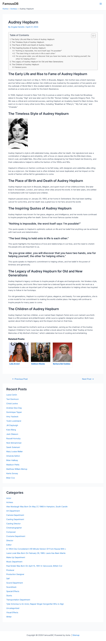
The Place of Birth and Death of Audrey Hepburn (32, 45)
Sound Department (14, 583)
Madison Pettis (12, 465)
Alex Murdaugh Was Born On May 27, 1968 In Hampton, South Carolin (37, 506)
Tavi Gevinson (12, 399)
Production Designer (15, 574)
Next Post (88, 379)
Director (9, 540)
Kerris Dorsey (12, 473)
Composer (11, 532)
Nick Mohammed (13, 443)
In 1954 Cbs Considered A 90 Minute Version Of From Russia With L (36, 549)
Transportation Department (18, 600)
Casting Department (15, 519)
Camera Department (15, 515)
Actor (8, 498)
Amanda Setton (13, 456)
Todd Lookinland (13, 421)
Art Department (13, 511)
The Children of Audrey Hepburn (25, 64)
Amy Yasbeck (12, 416)
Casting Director (13, 523)
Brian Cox (10, 478)
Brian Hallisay (12, 460)
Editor (9, 545)
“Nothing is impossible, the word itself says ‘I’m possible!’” (38, 51)
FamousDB (10, 4)
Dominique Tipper (14, 412)
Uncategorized (12, 608)
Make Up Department (15, 557)
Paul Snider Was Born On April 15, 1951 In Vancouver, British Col (34, 566)
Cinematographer (14, 528)
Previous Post (20, 379)
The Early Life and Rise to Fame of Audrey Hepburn (32, 39)
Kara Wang (11, 430)
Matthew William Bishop (16, 469)
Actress (9, 502)
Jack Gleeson (12, 434)
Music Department (14, 562)
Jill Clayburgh (12, 425)
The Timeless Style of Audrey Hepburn (28, 42)
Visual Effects (12, 612)
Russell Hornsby (13, 438)
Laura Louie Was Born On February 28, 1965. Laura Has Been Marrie (35, 553)
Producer (10, 570)
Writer (9, 617)
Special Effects (12, 591)
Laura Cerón (11, 395)
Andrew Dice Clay (14, 408)
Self (8, 578)
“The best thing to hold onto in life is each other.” (36, 53)
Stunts (9, 595)
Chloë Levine (12, 403)
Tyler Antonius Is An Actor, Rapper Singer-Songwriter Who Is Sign (35, 604)
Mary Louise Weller (14, 451)
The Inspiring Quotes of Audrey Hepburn (29, 48)
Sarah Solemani (13, 447)
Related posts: (21, 67)
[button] (92, 36)
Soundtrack (11, 587)
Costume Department (15, 536)
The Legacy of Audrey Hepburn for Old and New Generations (37, 62)
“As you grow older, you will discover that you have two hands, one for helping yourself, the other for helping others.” (53, 57)
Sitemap (76, 635)
